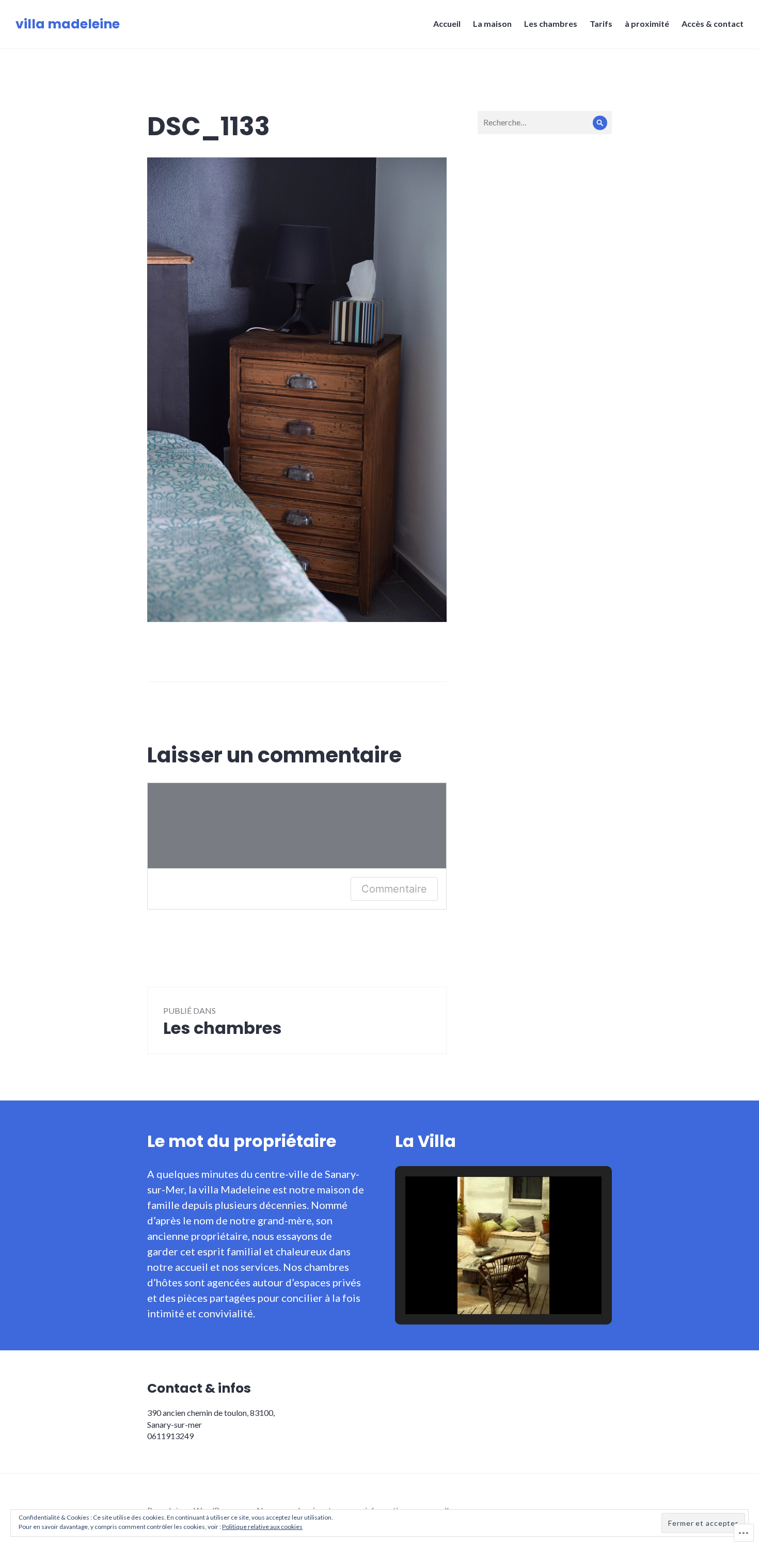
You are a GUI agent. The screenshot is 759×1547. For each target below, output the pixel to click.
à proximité (647, 23)
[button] (479, 1286)
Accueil (447, 23)
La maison (492, 23)
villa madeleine (67, 24)
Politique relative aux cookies (262, 1526)
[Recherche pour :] (545, 122)
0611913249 (170, 1436)
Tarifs (601, 23)
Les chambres (550, 23)
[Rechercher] (600, 122)
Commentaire (394, 889)
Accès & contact (713, 23)
